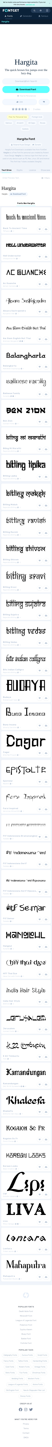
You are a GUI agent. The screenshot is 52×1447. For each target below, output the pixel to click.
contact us (30, 4)
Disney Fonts (25, 1396)
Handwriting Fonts (40, 1361)
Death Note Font (26, 1311)
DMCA (26, 1437)
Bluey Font (26, 1334)
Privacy (26, 1424)
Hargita (6, 153)
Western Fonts (33, 1379)
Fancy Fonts (8, 1361)
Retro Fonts (10, 1373)
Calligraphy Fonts (10, 1355)
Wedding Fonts (17, 1379)
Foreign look (37, 117)
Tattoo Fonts (23, 1361)
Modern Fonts (24, 1367)
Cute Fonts (10, 1367)
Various (9, 123)
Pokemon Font (26, 1325)
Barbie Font (26, 1339)
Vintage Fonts (39, 1367)
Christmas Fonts (38, 1373)
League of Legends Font (26, 1320)
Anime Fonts (38, 1384)
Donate (37, 145)
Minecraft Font (26, 1316)
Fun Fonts (23, 1373)
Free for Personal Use (18, 117)
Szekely (25, 129)
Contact (26, 1433)
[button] (40, 10)
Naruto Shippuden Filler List (34, 1390)
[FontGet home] (10, 10)
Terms (26, 1428)
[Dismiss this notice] (49, 3)
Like (21, 102)
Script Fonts (42, 1355)
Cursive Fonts (27, 1355)
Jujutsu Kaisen (26, 1329)
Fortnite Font (26, 1343)
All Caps (31, 123)
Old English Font (12, 1390)
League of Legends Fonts (18, 1384)
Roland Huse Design (21, 145)
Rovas (42, 123)
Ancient (20, 123)
